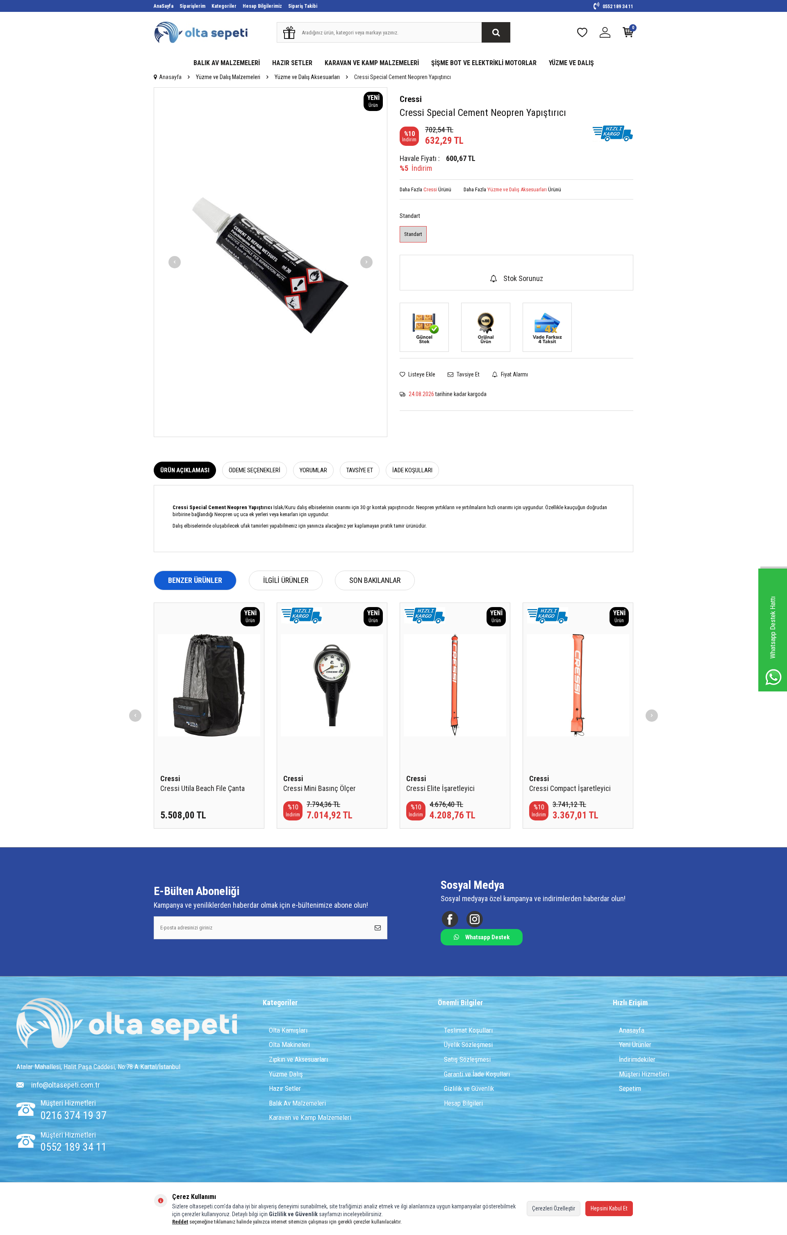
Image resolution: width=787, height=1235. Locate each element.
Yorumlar (313, 470)
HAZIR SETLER (292, 63)
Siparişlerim (192, 6)
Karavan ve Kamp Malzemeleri (310, 1117)
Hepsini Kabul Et (609, 1208)
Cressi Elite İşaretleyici (440, 788)
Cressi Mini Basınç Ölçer (319, 788)
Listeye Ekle (421, 374)
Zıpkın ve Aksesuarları (298, 1059)
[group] (270, 262)
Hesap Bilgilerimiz (262, 6)
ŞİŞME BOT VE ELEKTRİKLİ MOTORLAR (484, 63)
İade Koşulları (412, 470)
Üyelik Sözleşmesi (468, 1044)
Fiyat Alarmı (514, 374)
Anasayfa (170, 77)
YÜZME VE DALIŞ (571, 63)
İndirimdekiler (637, 1059)
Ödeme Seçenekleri (254, 470)
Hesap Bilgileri (463, 1103)
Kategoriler (224, 6)
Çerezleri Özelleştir (553, 1208)
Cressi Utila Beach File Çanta (202, 788)
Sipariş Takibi (302, 6)
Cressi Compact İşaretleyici (570, 788)
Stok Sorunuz (523, 278)
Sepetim (630, 1088)
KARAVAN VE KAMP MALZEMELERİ (372, 63)
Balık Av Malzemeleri (297, 1103)
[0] (628, 34)
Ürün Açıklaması (184, 470)
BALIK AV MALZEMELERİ (226, 63)
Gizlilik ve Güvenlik (469, 1088)
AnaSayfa (163, 6)
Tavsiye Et (467, 374)
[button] (174, 262)
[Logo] (126, 1024)
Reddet (180, 1222)
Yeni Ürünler (635, 1044)
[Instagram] (474, 919)
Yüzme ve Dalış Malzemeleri (228, 77)
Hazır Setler (285, 1088)
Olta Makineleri (289, 1044)
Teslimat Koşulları (468, 1030)
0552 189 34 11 (617, 6)
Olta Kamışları (288, 1030)
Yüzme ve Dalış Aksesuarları (307, 77)
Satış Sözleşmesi (467, 1059)
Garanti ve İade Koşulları (477, 1074)
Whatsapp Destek (487, 937)
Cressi (411, 99)
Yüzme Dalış (286, 1074)
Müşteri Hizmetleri (644, 1074)
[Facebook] (450, 919)
